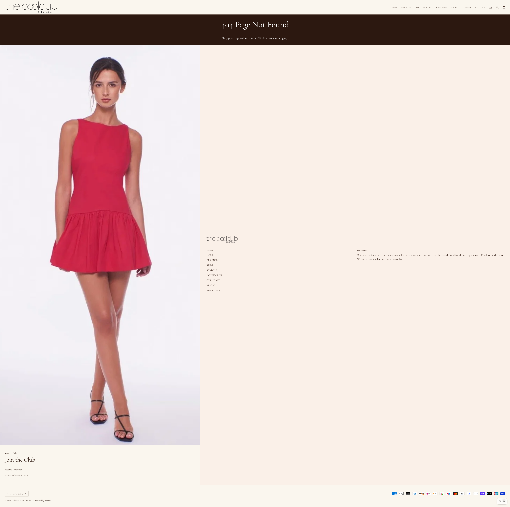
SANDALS (212, 270)
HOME (210, 255)
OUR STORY (213, 280)
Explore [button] (210, 250)
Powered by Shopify (43, 500)
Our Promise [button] (362, 250)
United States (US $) (15, 494)
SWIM (210, 265)
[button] (406, 7)
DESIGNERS (213, 260)
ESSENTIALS (213, 290)
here (265, 38)
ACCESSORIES (214, 275)
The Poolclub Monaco (15, 500)
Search (31, 500)
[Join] (193, 475)
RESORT (211, 285)
